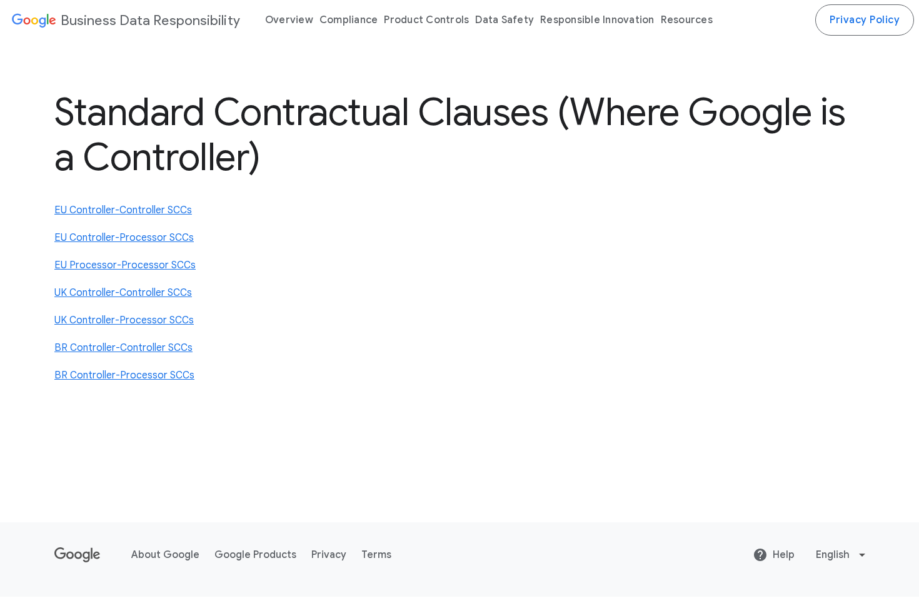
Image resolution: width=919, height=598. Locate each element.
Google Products (255, 555)
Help (784, 555)
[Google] (33, 20)
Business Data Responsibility (150, 20)
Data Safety (504, 20)
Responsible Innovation (597, 20)
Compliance (348, 20)
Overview (289, 20)
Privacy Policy (865, 20)
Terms (376, 555)
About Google (165, 555)
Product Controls (426, 20)
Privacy (328, 555)
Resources (687, 20)
